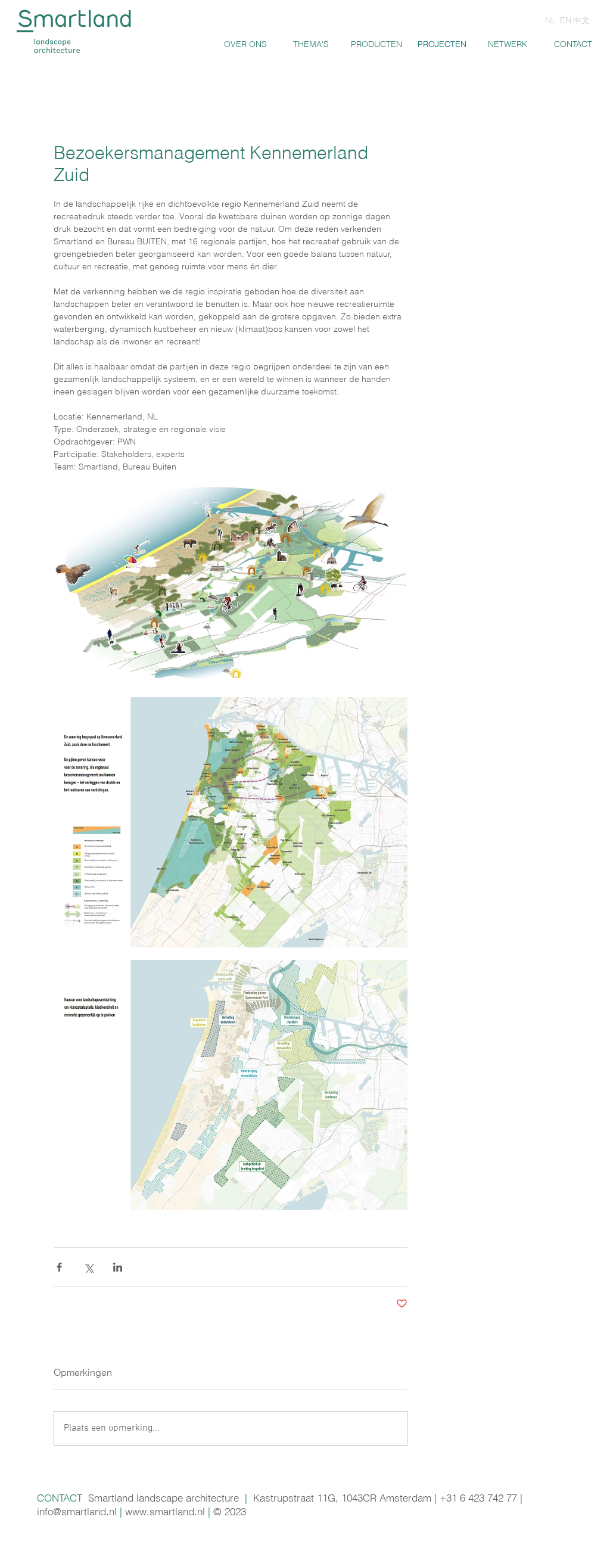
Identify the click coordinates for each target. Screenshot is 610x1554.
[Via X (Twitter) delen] (88, 1267)
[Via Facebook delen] (59, 1267)
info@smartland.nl (77, 1511)
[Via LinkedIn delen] (117, 1267)
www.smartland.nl (165, 1511)
